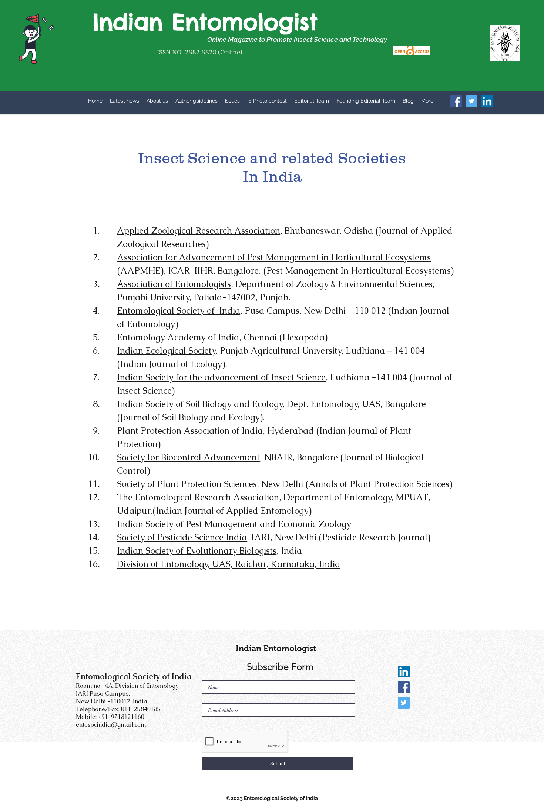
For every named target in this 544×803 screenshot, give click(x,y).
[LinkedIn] (487, 101)
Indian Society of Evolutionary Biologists (196, 550)
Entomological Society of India (178, 310)
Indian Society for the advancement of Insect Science (221, 377)
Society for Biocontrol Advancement (188, 457)
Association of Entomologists (174, 284)
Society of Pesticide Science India (182, 537)
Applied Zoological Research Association (198, 230)
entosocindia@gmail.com (111, 725)
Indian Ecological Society (166, 350)
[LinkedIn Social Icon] (404, 671)
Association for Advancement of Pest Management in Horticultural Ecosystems (274, 257)
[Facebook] (456, 101)
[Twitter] (471, 101)
